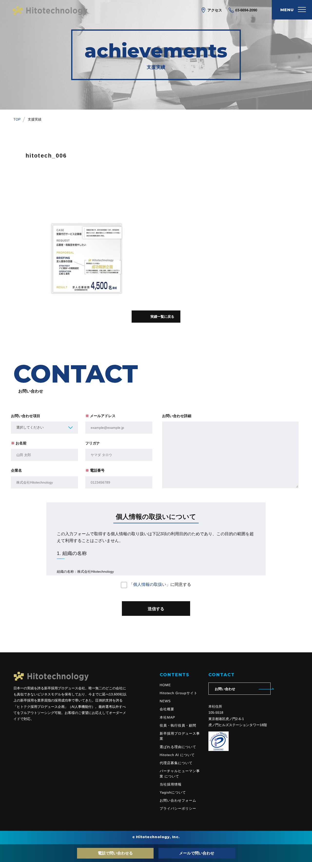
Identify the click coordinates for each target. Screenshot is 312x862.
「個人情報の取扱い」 (149, 584)
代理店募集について (176, 763)
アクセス (214, 10)
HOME (165, 685)
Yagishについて (173, 792)
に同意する (160, 584)
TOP (16, 119)
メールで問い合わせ (196, 853)
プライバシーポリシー (178, 808)
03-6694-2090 (245, 10)
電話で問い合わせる (115, 853)
